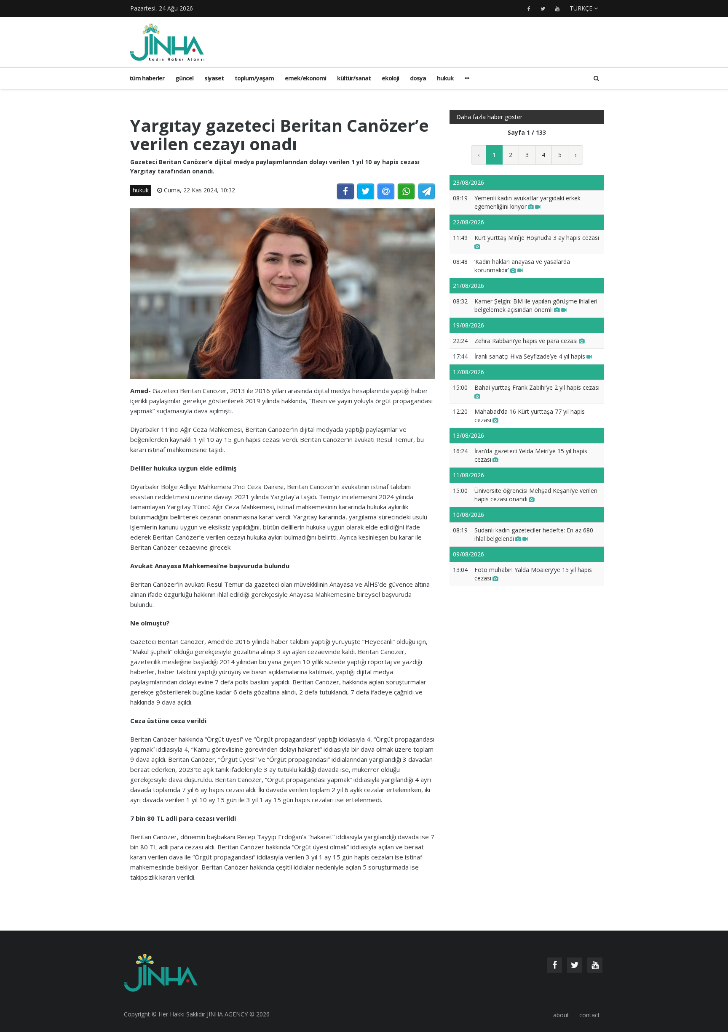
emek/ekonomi (305, 78)
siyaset (214, 78)
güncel (184, 78)
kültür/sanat (354, 78)
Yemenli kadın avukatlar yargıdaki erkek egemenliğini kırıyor (527, 202)
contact (589, 1015)
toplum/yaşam (254, 78)
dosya (418, 78)
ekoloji (390, 78)
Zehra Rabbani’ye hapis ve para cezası (526, 341)
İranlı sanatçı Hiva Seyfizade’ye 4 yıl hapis (529, 356)
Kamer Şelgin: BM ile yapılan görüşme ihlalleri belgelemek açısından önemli (535, 305)
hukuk (445, 78)
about (561, 1015)
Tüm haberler (146, 78)
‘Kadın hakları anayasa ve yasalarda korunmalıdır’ (522, 266)
